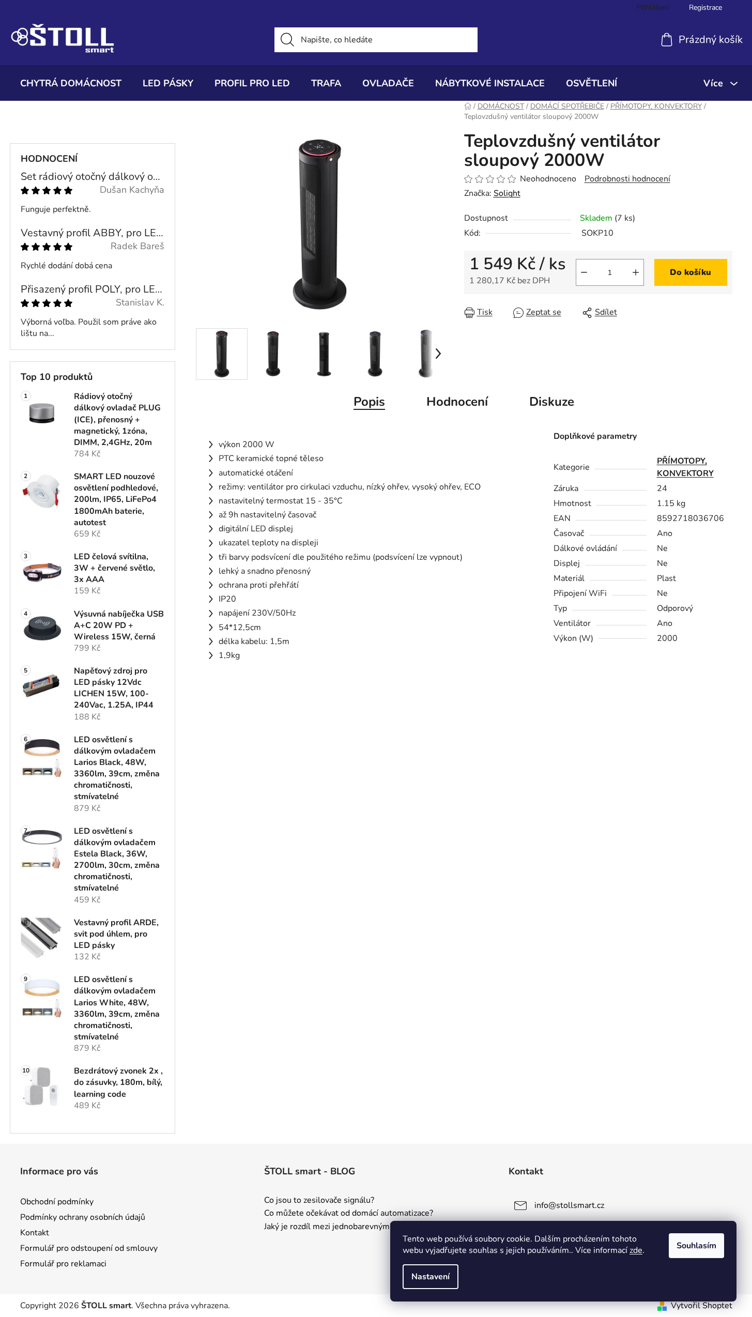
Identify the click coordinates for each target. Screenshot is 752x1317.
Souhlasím (696, 1245)
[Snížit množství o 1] (584, 272)
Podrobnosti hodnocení (627, 179)
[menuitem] (71, 83)
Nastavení (430, 1276)
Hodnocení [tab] (457, 401)
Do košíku (690, 272)
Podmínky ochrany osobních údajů (82, 1217)
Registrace (705, 7)
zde (636, 1250)
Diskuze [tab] (551, 401)
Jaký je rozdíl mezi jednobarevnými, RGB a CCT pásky (363, 1227)
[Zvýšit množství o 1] (635, 272)
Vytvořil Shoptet (701, 1305)
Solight (507, 193)
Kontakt (34, 1232)
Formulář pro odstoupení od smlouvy (89, 1248)
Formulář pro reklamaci (63, 1263)
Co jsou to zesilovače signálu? (319, 1200)
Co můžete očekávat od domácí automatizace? (348, 1213)
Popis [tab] (369, 401)
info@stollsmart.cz (569, 1205)
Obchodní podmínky (57, 1201)
